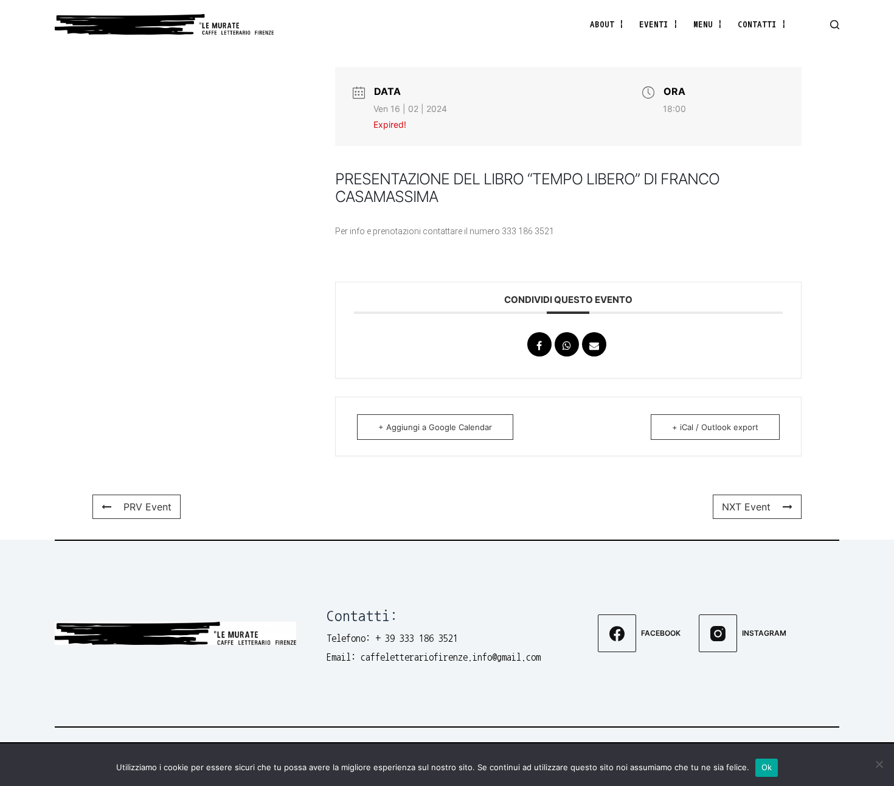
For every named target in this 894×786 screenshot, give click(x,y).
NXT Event (746, 507)
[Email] (594, 344)
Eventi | (658, 24)
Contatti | (762, 24)
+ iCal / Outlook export (715, 427)
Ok (766, 767)
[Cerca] (834, 24)
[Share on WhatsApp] (567, 344)
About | (607, 24)
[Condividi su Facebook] (539, 344)
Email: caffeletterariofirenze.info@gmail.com (434, 657)
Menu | (707, 24)
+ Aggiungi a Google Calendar (435, 427)
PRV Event (147, 507)
